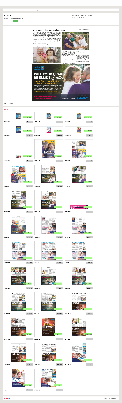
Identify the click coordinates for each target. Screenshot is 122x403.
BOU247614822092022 (55, 10)
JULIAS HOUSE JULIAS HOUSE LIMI (38, 10)
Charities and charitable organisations (19, 10)
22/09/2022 (7, 15)
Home (5, 10)
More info (29, 122)
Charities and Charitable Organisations (13, 18)
